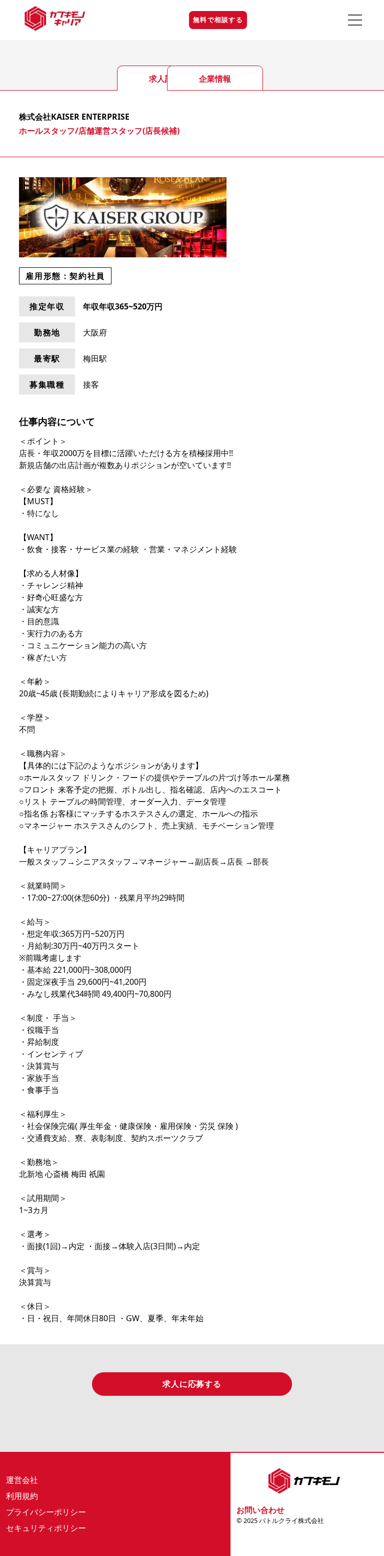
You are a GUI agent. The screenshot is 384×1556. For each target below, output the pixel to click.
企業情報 (215, 78)
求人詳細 (165, 78)
